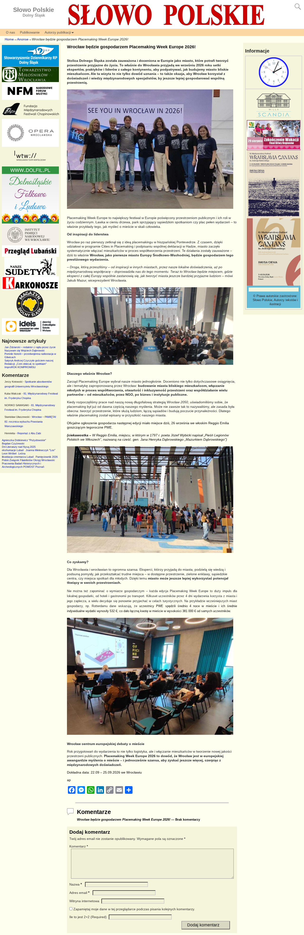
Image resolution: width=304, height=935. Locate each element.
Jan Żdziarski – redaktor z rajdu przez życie (30, 347)
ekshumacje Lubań (13, 450)
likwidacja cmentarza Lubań (18, 456)
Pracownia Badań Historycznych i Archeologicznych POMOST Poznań (23, 465)
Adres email (79, 893)
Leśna (21, 453)
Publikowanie (30, 32)
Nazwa (75, 884)
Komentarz (78, 846)
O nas (10, 32)
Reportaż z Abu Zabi (29, 433)
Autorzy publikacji (58, 32)
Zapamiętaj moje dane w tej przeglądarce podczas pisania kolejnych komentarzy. (134, 909)
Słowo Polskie (33, 9)
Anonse (22, 39)
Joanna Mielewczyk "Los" (40, 450)
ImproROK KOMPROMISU (20, 367)
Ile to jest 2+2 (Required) (88, 917)
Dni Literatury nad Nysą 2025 (19, 446)
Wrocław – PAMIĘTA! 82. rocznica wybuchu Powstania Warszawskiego (30, 421)
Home (9, 39)
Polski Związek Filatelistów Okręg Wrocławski (28, 460)
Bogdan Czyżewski (13, 443)
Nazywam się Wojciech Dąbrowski (24, 350)
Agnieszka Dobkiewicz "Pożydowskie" (24, 440)
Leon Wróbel (9, 453)
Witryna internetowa (84, 901)
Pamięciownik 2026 (47, 456)
